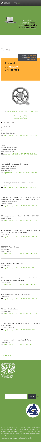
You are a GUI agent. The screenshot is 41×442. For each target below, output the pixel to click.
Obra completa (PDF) (20, 116)
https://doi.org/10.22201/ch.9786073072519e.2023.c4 (20, 237)
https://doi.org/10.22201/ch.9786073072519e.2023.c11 (20, 344)
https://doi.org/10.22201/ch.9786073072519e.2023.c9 (20, 313)
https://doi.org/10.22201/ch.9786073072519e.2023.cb (20, 154)
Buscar (32, 396)
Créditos (36, 429)
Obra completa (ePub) (20, 118)
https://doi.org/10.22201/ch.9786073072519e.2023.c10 (20, 330)
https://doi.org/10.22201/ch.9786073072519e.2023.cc (20, 173)
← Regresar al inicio (7, 355)
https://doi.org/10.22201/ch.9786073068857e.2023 (22, 111)
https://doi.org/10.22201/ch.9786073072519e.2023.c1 (20, 187)
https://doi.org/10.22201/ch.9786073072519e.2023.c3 (20, 220)
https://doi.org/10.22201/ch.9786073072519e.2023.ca (20, 135)
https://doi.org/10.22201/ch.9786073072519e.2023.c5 (20, 253)
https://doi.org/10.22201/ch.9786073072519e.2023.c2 (20, 206)
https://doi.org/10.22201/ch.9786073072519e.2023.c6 (20, 268)
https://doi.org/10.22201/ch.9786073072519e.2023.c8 (20, 299)
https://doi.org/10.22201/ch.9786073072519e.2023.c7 (20, 284)
